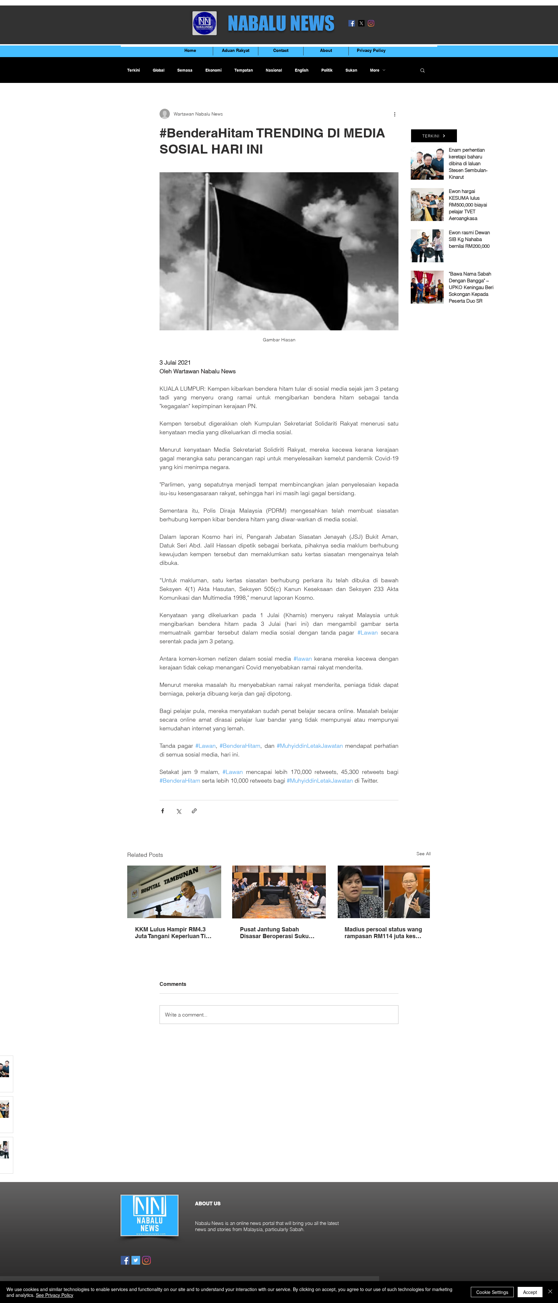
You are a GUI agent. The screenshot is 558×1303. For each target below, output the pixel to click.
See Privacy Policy (54, 1295)
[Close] (550, 1292)
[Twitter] (135, 1260)
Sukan (351, 70)
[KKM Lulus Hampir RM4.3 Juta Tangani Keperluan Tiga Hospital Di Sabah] (174, 892)
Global (158, 70)
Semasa (184, 70)
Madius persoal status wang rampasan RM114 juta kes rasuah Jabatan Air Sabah (383, 932)
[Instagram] (371, 23)
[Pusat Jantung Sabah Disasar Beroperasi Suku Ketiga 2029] (279, 892)
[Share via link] (194, 811)
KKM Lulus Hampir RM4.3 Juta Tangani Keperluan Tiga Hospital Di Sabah (173, 932)
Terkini (133, 70)
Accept (530, 1292)
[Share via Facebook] (163, 811)
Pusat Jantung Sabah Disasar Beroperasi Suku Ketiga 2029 (274, 932)
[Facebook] (351, 23)
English (301, 70)
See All (424, 854)
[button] (422, 70)
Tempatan (243, 70)
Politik (327, 70)
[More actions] (394, 114)
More (374, 70)
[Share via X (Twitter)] (178, 811)
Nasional (274, 70)
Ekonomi (213, 70)
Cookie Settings (492, 1292)
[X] (361, 23)
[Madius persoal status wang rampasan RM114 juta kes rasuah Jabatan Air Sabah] (384, 892)
